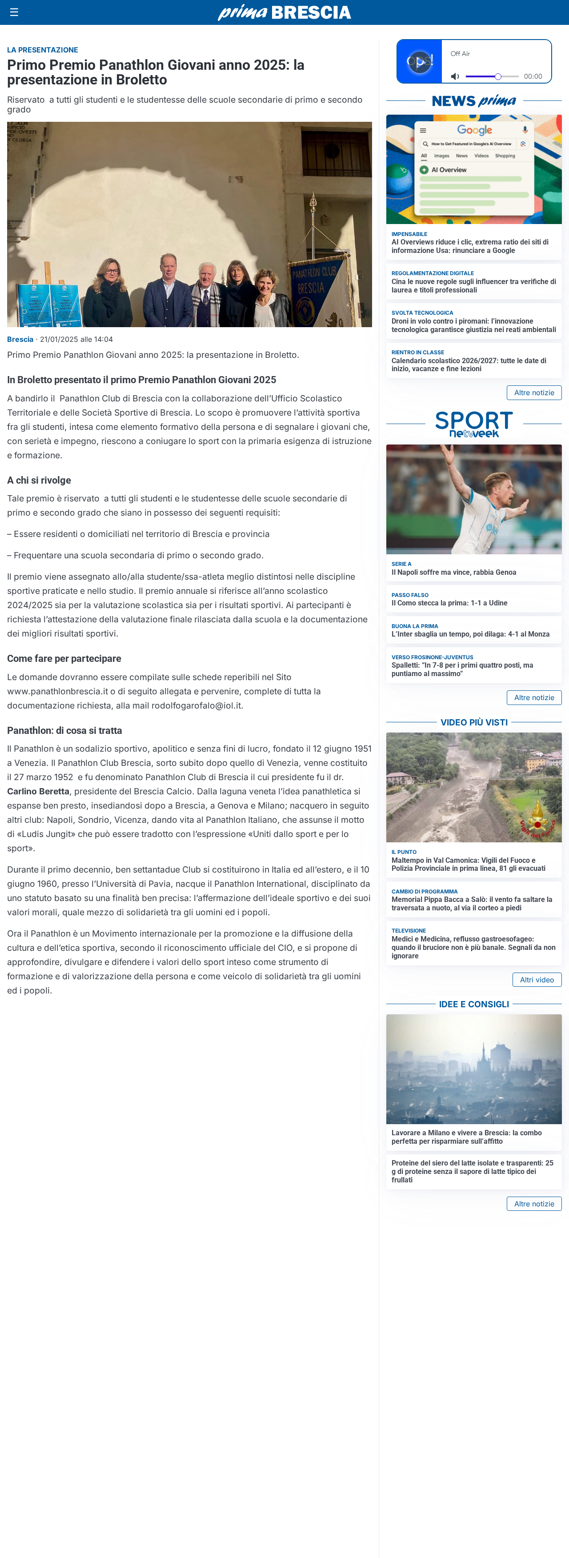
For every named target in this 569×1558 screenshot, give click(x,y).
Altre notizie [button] (534, 392)
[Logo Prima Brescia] (284, 12)
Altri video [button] (537, 979)
